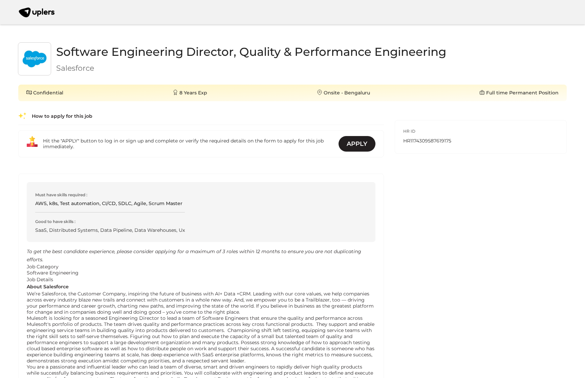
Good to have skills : (55, 221)
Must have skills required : (61, 194)
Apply (357, 144)
